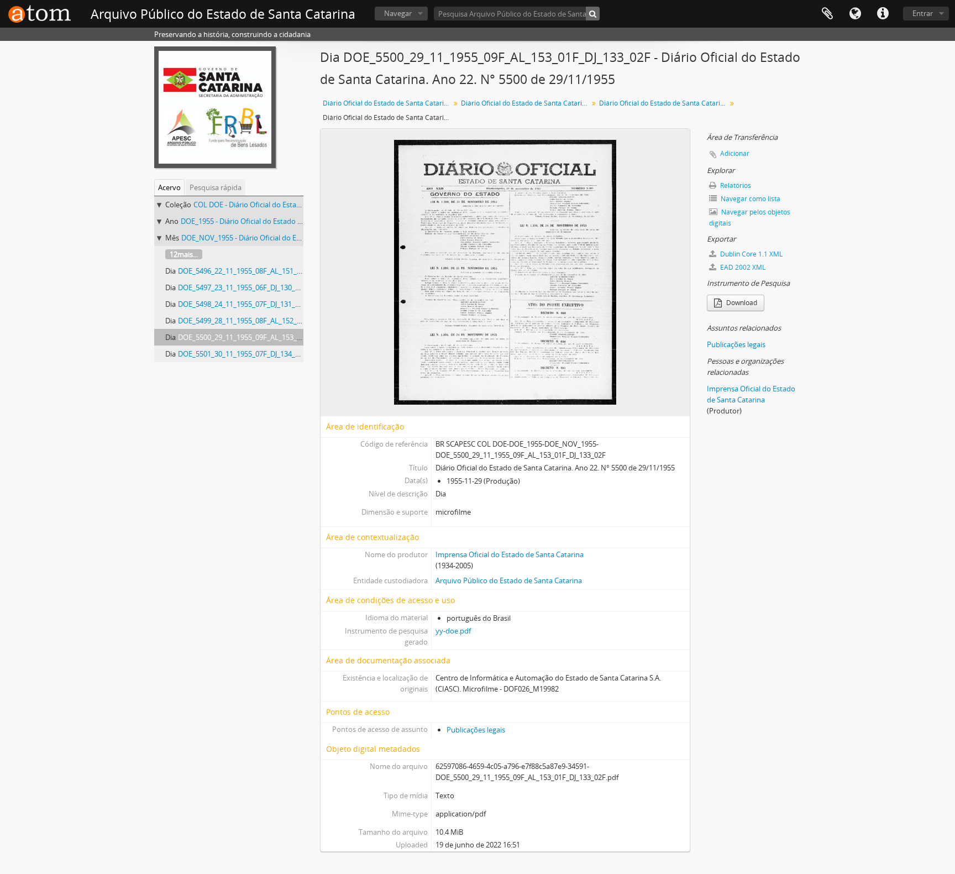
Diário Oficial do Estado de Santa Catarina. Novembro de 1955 (664, 103)
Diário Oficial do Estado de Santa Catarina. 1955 (526, 103)
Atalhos (882, 14)
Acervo (169, 187)
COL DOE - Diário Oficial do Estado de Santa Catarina (279, 205)
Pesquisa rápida (216, 187)
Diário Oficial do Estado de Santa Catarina (387, 103)
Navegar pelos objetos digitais (749, 217)
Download (741, 302)
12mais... (184, 254)
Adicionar (734, 153)
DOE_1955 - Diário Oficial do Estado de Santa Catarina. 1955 (277, 221)
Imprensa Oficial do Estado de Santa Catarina (509, 554)
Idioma (855, 14)
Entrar (922, 13)
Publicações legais (476, 730)
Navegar (398, 13)
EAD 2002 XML (741, 267)
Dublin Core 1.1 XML (750, 254)
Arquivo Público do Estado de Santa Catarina (508, 580)
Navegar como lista (749, 198)
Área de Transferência (827, 14)
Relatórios (734, 185)
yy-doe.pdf (453, 631)
